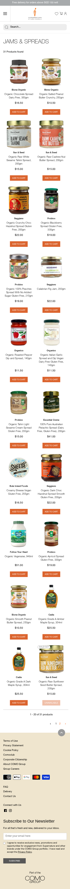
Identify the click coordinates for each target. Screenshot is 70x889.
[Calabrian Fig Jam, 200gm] (51, 266)
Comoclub (9, 755)
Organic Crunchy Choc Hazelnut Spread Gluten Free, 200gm (19, 224)
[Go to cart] (61, 13)
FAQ (5, 787)
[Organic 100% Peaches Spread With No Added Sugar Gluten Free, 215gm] (18, 266)
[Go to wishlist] (56, 13)
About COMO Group (14, 764)
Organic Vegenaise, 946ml (19, 554)
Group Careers (11, 769)
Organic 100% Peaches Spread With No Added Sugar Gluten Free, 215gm (19, 290)
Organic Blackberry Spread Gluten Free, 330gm (51, 224)
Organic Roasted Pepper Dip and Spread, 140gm (19, 355)
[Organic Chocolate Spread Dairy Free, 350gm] (18, 71)
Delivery (7, 791)
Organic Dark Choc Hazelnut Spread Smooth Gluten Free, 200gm (51, 492)
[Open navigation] (5, 13)
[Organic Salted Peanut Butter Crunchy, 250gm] (51, 71)
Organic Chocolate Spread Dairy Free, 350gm (18, 94)
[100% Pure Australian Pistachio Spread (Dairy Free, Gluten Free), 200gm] (51, 401)
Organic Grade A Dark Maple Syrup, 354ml (19, 682)
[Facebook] (5, 810)
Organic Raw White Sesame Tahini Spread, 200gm (19, 158)
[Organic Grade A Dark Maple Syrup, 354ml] (18, 659)
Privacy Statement (13, 745)
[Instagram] (10, 810)
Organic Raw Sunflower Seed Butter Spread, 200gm (51, 683)
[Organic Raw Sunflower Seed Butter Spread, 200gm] (51, 659)
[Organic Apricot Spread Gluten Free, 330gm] (51, 534)
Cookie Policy (10, 750)
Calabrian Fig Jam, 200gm (51, 287)
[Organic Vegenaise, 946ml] (18, 534)
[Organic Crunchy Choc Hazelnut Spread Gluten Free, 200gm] (18, 200)
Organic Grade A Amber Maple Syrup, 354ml (51, 619)
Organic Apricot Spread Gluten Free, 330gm (51, 556)
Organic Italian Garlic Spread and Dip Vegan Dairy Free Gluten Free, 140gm (51, 358)
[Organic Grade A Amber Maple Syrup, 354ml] (51, 596)
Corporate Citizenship (15, 760)
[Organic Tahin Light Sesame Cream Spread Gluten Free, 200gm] (18, 401)
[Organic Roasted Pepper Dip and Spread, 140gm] (18, 332)
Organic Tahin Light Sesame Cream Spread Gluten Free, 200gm (19, 426)
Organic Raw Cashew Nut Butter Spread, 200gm (51, 157)
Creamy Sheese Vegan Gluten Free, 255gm (19, 490)
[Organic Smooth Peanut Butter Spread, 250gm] (18, 596)
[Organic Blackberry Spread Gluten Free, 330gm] (51, 200)
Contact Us (9, 796)
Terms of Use (10, 741)
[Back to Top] (61, 732)
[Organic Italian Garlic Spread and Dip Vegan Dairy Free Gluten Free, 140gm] (51, 332)
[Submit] (6, 27)
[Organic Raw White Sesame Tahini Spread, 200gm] (18, 134)
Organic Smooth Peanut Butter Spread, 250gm (19, 619)
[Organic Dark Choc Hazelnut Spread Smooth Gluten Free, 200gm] (51, 468)
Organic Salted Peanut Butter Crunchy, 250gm (51, 94)
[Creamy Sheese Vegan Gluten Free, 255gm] (18, 468)
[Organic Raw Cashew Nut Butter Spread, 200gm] (51, 134)
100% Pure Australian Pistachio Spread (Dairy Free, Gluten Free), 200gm (51, 426)
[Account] (65, 13)
